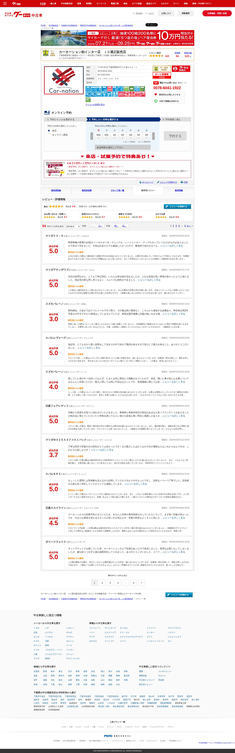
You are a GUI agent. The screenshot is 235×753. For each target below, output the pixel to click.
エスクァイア (110, 632)
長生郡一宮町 (104, 706)
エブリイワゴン (174, 628)
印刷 (186, 182)
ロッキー (150, 632)
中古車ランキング (146, 680)
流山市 (106, 700)
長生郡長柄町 (162, 706)
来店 (54, 130)
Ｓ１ (170, 641)
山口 (103, 680)
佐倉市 (45, 700)
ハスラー (172, 632)
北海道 (36, 671)
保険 (186, 3)
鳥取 (93, 680)
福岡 (110, 684)
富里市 (63, 703)
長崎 (118, 676)
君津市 (157, 700)
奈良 (93, 671)
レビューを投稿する (168, 182)
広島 (103, 676)
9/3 (130, 135)
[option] (117, 39)
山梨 (70, 680)
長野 (70, 684)
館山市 (151, 696)
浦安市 (174, 700)
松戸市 (171, 696)
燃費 (141, 671)
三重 (78, 684)
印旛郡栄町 (152, 703)
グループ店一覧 (117, 190)
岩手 (35, 680)
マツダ (36, 658)
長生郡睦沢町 (118, 706)
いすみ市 (111, 703)
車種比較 (143, 676)
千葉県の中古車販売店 (69, 25)
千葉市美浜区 (113, 696)
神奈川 (61, 676)
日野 (47, 641)
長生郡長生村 (133, 706)
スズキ (36, 641)
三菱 (35, 654)
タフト (150, 637)
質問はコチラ (131, 741)
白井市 (54, 703)
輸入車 (53, 3)
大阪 (85, 680)
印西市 (45, 703)
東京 (60, 671)
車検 (125, 3)
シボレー (70, 628)
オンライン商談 (60, 135)
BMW (47, 658)
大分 (118, 684)
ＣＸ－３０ (124, 632)
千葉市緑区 (99, 696)
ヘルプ (151, 13)
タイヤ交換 (137, 3)
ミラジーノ (151, 628)
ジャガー (70, 650)
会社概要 (56, 741)
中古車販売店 (53, 25)
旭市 (62, 700)
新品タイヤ (151, 3)
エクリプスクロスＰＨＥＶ (131, 637)
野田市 (180, 696)
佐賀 (118, 671)
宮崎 (126, 671)
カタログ (164, 3)
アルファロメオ (73, 658)
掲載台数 (188, 53)
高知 (110, 680)
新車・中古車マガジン (202, 3)
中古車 (43, 25)
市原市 (97, 700)
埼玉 (53, 680)
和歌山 (94, 676)
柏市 (80, 700)
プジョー (70, 654)
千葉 (53, 684)
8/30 (99, 135)
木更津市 (161, 696)
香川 (110, 671)
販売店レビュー (148, 190)
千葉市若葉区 (85, 696)
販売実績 (179, 190)
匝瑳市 (83, 703)
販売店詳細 (56, 190)
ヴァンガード (110, 628)
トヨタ (36, 628)
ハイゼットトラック (155, 641)
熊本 (118, 680)
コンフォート (95, 628)
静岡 (78, 676)
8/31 (107, 135)
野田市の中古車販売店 (88, 25)
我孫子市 (127, 700)
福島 (45, 680)
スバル (36, 650)
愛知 (78, 680)
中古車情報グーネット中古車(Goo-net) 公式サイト (217, 743)
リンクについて (117, 741)
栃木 (53, 671)
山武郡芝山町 (72, 706)
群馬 (53, 676)
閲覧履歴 (186, 13)
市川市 (134, 696)
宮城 (35, 684)
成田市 (36, 700)
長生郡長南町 (177, 706)
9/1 (114, 135)
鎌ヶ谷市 (147, 700)
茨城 (45, 684)
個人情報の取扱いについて (98, 741)
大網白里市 (123, 703)
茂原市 (189, 696)
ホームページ (147, 182)
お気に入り (166, 13)
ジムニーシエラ (174, 637)
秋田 (45, 671)
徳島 (103, 684)
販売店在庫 (87, 190)
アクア (92, 637)
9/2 (122, 135)
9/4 (138, 135)
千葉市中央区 (39, 696)
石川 (70, 671)
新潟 (60, 680)
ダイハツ (37, 645)
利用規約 (82, 741)
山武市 (101, 703)
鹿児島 (126, 676)
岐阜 (78, 671)
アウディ (70, 637)
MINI (47, 645)
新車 (79, 3)
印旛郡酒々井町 (137, 703)
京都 (85, 676)
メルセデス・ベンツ (53, 650)
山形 (45, 676)
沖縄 (126, 680)
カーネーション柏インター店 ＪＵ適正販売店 (116, 25)
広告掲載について (175, 741)
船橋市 (142, 696)
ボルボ (69, 632)
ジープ (69, 645)
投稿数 (177, 53)
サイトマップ (152, 741)
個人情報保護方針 (69, 741)
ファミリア (109, 641)
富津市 (165, 700)
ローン (176, 3)
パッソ (92, 632)
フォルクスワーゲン (53, 654)
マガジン (162, 676)
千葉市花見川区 (55, 696)
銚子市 (125, 696)
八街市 (36, 703)
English (139, 13)
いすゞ (48, 628)
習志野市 (71, 700)
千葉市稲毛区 (70, 696)
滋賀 (85, 671)
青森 (35, 676)
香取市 (92, 703)
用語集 (161, 680)
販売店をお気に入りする (169, 95)
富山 (60, 684)
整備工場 (115, 3)
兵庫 (85, 684)
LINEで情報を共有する (169, 101)
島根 (93, 684)
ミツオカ (49, 637)
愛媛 (110, 676)
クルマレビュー (165, 671)
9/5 (146, 135)
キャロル (124, 628)
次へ (189, 226)
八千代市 (116, 700)
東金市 (54, 700)
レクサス (49, 632)
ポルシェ (70, 641)
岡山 (103, 671)
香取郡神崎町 (166, 703)
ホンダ (36, 637)
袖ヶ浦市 (195, 700)
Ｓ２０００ (109, 637)
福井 (70, 676)
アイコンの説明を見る (95, 104)
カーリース (101, 3)
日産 (35, 632)
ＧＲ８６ (93, 641)
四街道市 (184, 700)
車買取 (89, 3)
